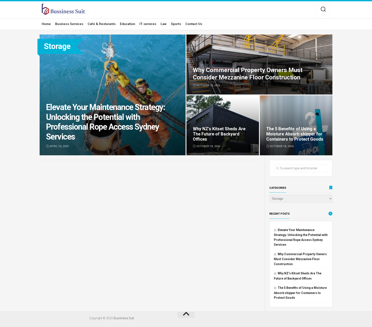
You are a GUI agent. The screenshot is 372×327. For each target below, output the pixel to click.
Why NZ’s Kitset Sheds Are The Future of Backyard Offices (215, 100)
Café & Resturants (102, 24)
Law (164, 24)
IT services (148, 24)
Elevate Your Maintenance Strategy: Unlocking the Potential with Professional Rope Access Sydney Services (111, 39)
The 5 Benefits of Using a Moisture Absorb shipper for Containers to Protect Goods (290, 100)
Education (127, 24)
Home (46, 24)
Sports (176, 24)
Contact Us (193, 24)
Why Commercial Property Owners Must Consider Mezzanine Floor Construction (244, 37)
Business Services (69, 24)
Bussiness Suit (124, 318)
